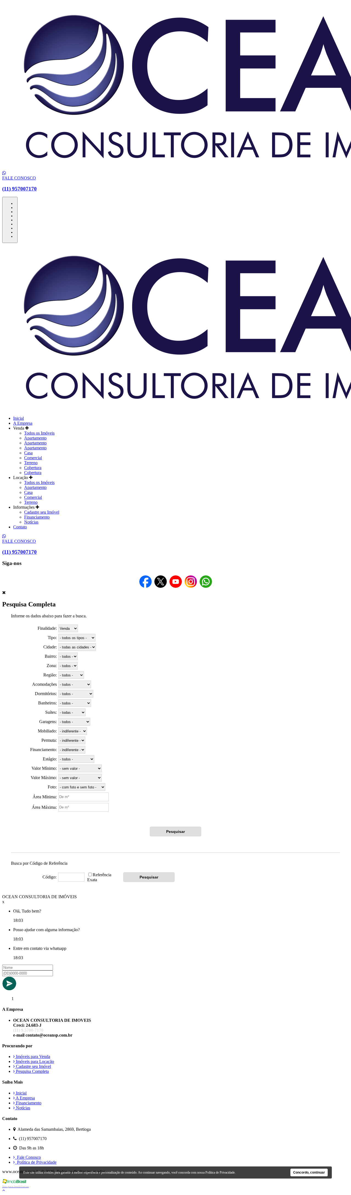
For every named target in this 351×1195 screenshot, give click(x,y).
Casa (28, 452)
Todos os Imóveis (39, 433)
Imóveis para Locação (34, 1061)
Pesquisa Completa (32, 1071)
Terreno (31, 462)
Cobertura (32, 467)
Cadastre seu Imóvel (41, 512)
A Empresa (22, 423)
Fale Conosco (28, 1157)
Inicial (18, 418)
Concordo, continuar (309, 1172)
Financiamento (37, 517)
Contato (20, 527)
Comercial (33, 457)
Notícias (31, 522)
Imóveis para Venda (32, 1056)
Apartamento (35, 438)
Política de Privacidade (35, 1162)
